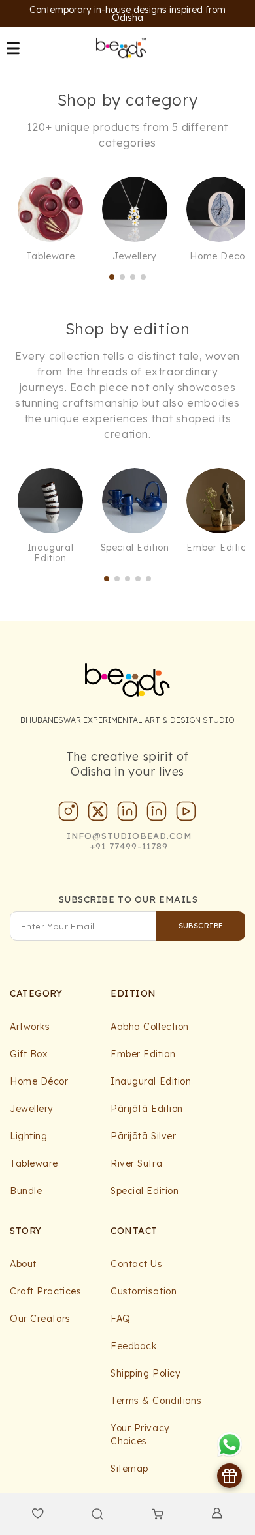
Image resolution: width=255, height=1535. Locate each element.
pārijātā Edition (146, 1109)
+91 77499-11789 (129, 846)
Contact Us (136, 1264)
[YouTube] (186, 814)
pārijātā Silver (143, 1136)
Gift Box (29, 1054)
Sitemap (129, 1468)
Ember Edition (142, 1054)
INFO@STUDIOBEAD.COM (129, 835)
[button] (13, 48)
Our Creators (40, 1318)
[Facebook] (157, 814)
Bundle (26, 1191)
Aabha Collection (149, 1026)
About (23, 1264)
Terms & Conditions (155, 1401)
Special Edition (144, 1191)
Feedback (133, 1346)
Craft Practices (45, 1291)
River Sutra (136, 1163)
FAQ (120, 1318)
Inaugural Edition (151, 1081)
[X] (98, 814)
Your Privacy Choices (140, 1434)
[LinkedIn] (127, 814)
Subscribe (201, 925)
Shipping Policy (145, 1373)
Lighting (28, 1136)
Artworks (30, 1026)
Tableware (34, 1163)
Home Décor (39, 1081)
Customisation (143, 1291)
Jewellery (32, 1109)
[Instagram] (69, 814)
